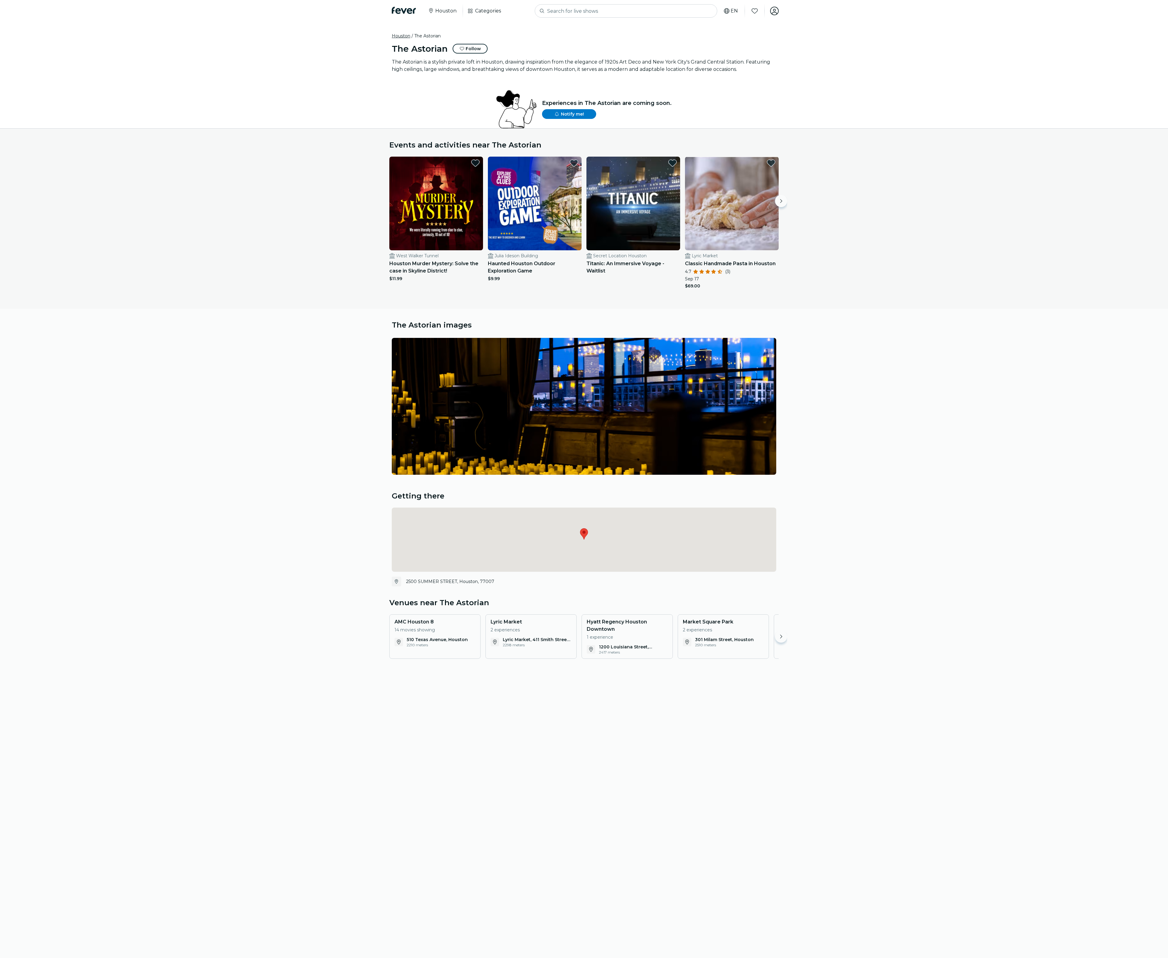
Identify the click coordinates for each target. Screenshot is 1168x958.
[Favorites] (754, 11)
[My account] (774, 11)
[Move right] (781, 201)
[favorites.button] (475, 163)
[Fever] (404, 10)
